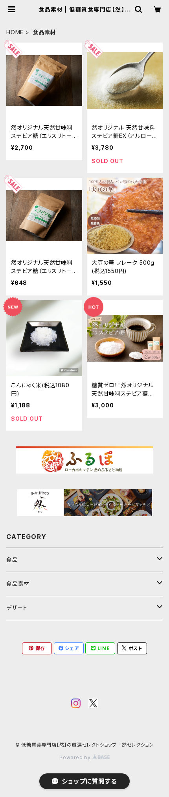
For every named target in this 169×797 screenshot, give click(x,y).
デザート (17, 607)
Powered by (75, 757)
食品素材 (17, 583)
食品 (12, 559)
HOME (15, 32)
